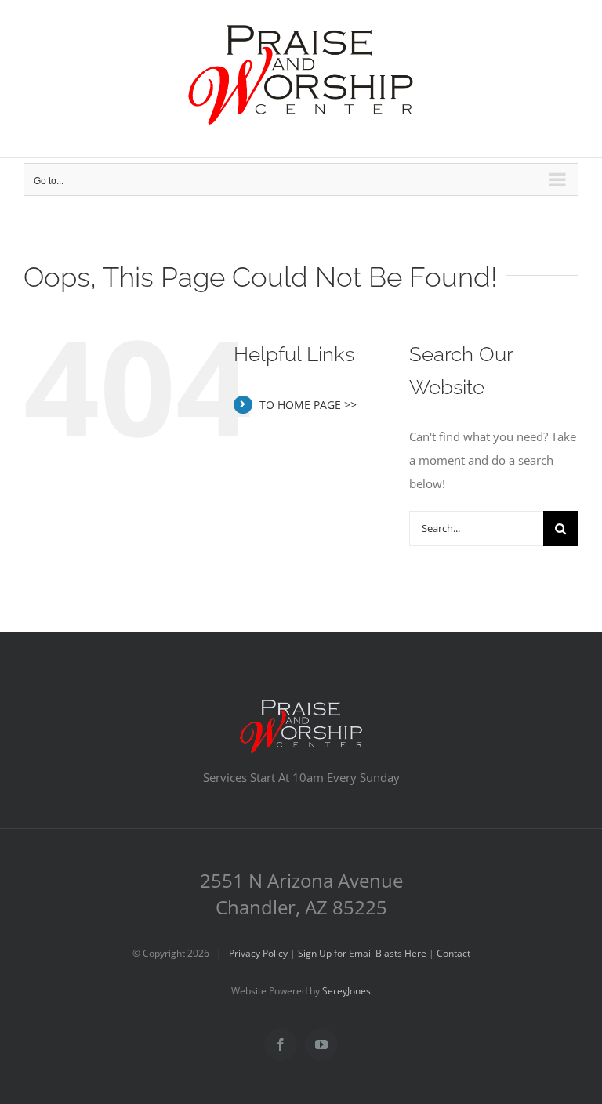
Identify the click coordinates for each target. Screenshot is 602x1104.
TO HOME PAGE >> (308, 404)
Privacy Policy (258, 953)
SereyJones (346, 990)
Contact (453, 953)
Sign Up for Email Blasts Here (362, 953)
